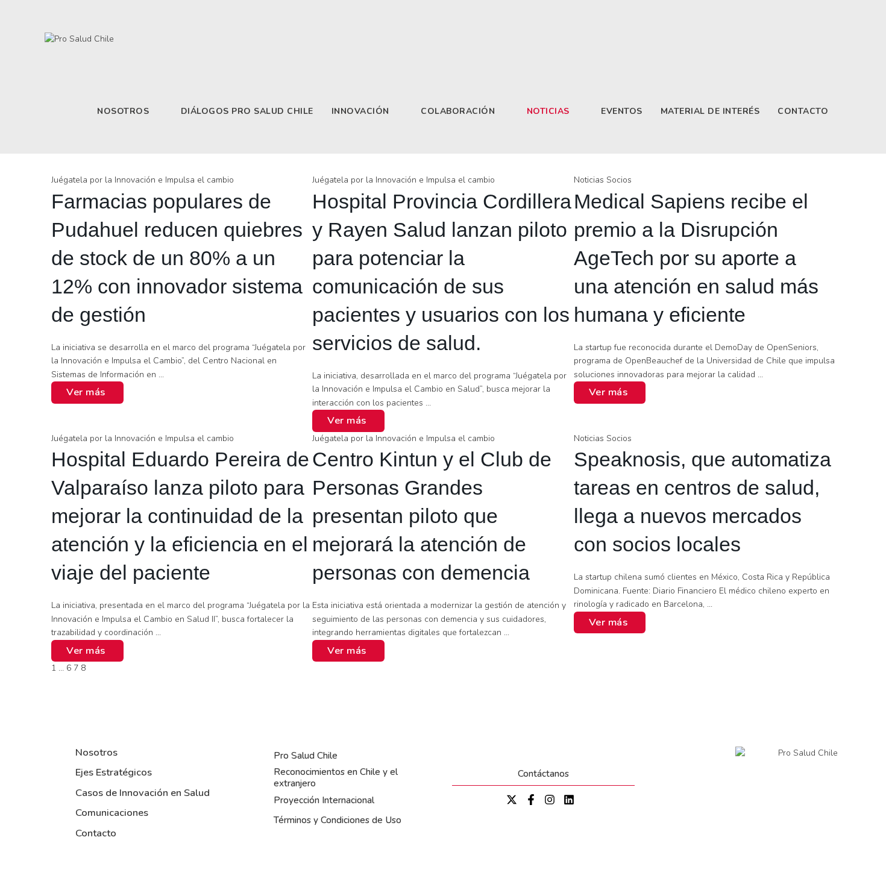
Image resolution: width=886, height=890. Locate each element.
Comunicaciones (111, 813)
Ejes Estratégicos (113, 772)
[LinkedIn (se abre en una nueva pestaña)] (838, 13)
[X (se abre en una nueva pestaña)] (786, 13)
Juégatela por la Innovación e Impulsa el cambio (142, 180)
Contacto (95, 833)
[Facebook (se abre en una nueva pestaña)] (805, 13)
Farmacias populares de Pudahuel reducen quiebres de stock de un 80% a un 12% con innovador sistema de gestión (177, 258)
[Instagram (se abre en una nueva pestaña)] (823, 13)
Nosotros (96, 753)
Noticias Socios (603, 180)
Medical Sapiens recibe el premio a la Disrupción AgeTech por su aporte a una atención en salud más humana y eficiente (696, 258)
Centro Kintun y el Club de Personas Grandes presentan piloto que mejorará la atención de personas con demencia (431, 516)
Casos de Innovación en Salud (142, 793)
